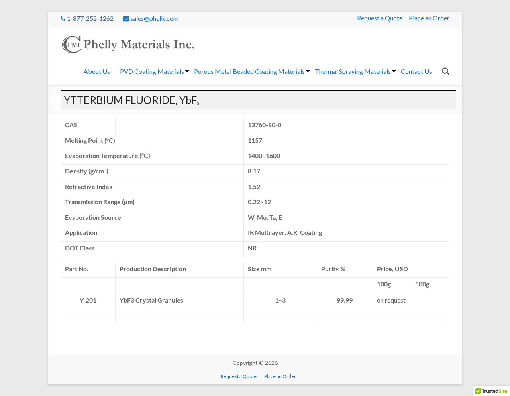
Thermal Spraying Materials (353, 71)
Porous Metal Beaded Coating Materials (249, 71)
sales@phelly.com (153, 18)
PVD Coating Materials (152, 71)
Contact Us (416, 71)
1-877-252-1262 (90, 18)
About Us (97, 71)
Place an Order (429, 18)
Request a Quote (379, 18)
